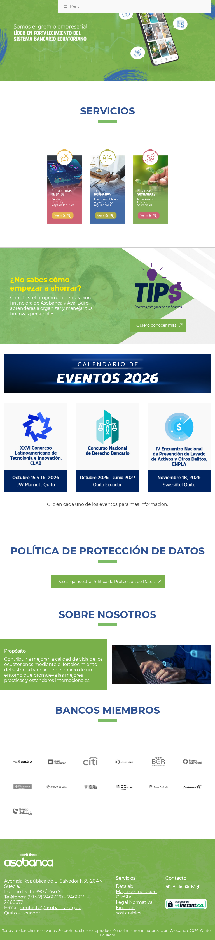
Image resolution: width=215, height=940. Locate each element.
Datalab (124, 886)
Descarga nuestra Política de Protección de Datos (106, 581)
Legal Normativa (134, 902)
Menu (75, 6)
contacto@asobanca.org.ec (50, 907)
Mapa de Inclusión (136, 891)
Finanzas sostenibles (128, 910)
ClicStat (124, 897)
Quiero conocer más (156, 325)
